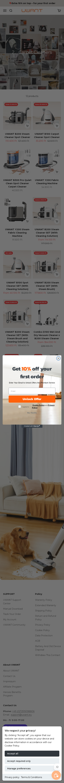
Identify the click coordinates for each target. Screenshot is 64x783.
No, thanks (32, 412)
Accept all (12, 753)
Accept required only (19, 761)
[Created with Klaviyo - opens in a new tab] (32, 426)
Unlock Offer (32, 399)
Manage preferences (19, 768)
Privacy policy (12, 777)
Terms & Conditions (31, 777)
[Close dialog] (58, 358)
